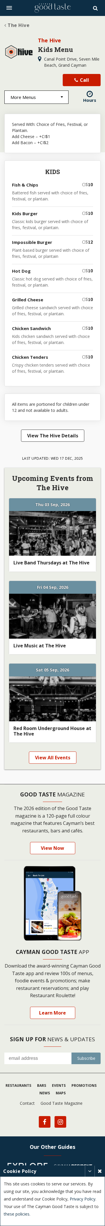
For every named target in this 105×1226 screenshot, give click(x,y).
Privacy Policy (82, 1199)
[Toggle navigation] (9, 8)
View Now (52, 848)
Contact (27, 1103)
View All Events (52, 757)
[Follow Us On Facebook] (44, 1122)
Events (59, 1085)
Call (84, 80)
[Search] (96, 8)
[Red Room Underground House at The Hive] (52, 698)
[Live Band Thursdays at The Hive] (52, 533)
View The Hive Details (52, 435)
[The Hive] (19, 51)
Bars (41, 1085)
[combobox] (36, 97)
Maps (61, 1093)
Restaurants (18, 1085)
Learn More (52, 1013)
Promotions (84, 1085)
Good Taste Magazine (62, 1103)
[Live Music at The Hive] (52, 616)
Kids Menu (55, 49)
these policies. (17, 1214)
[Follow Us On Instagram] (60, 1122)
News (44, 1093)
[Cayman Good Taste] (52, 8)
